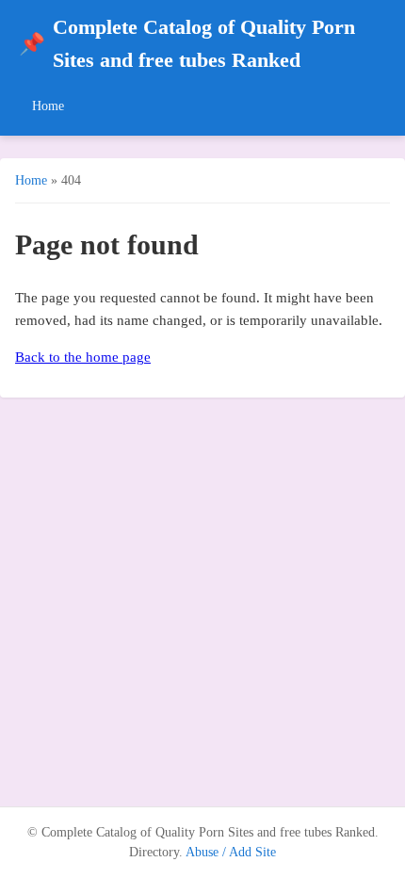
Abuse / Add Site (231, 852)
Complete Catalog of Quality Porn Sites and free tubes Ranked (187, 44)
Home (48, 105)
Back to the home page (83, 357)
